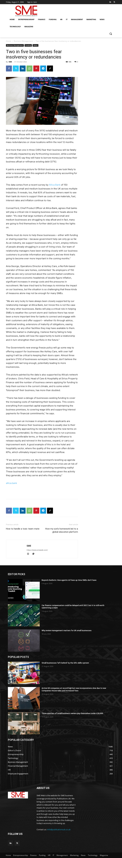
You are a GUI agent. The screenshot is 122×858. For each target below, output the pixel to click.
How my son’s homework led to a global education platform (61, 530)
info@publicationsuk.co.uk (59, 829)
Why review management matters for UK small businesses (67, 630)
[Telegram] (43, 68)
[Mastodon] (34, 554)
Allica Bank (54, 184)
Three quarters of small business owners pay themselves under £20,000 (72, 713)
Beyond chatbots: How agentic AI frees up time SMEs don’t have (69, 580)
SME (10, 62)
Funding (28, 45)
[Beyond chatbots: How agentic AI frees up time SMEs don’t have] (24, 590)
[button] (110, 33)
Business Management (23, 41)
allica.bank (11, 483)
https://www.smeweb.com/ (37, 550)
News (35, 45)
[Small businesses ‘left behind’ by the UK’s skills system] (24, 673)
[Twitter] (114, 2)
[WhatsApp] (29, 68)
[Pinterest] (36, 68)
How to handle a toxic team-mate (22, 528)
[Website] (29, 554)
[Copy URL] (50, 68)
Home (8, 41)
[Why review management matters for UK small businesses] (24, 640)
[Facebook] (9, 68)
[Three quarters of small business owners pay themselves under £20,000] (24, 723)
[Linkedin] (110, 2)
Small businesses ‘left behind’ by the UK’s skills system (65, 663)
